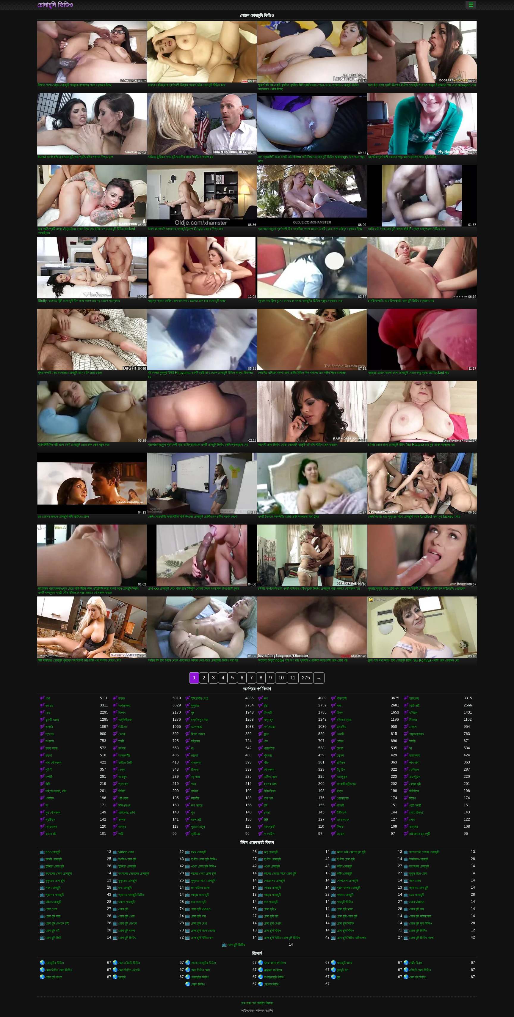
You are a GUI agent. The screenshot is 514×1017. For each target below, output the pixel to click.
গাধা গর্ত (268, 798)
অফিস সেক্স (270, 777)
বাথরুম (340, 834)
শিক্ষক (340, 827)
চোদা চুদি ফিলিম (345, 923)
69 (266, 820)
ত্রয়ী (121, 741)
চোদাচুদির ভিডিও (55, 963)
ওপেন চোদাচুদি (272, 866)
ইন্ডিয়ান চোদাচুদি (127, 866)
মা (410, 748)
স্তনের (50, 734)
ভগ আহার (197, 805)
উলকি (412, 741)
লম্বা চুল (268, 720)
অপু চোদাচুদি (271, 852)
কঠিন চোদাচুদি (344, 866)
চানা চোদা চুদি (198, 902)
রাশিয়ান (341, 763)
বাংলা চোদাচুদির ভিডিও (203, 963)
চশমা (266, 812)
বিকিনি (121, 791)
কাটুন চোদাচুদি (344, 873)
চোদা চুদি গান (198, 916)
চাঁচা (266, 705)
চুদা (338, 977)
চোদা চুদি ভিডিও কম (202, 938)
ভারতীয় (195, 798)
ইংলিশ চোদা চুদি (127, 859)
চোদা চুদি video (201, 909)
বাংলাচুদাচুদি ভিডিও (274, 977)
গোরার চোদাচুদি (272, 888)
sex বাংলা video (275, 963)
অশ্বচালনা (124, 705)
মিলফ (340, 713)
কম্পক (122, 820)
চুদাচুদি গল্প (342, 970)
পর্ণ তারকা (269, 727)
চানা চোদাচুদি (271, 902)
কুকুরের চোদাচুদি (127, 881)
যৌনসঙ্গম (269, 770)
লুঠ (192, 713)
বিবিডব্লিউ (269, 791)
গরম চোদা (415, 881)
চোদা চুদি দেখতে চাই (57, 923)
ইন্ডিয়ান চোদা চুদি (55, 866)
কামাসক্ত (414, 755)
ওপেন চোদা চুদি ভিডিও (203, 866)
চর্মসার (122, 748)
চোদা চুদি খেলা (126, 916)
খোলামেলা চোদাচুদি (347, 881)
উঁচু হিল (341, 770)
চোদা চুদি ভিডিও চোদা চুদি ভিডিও (282, 938)
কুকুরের (195, 705)
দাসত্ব (122, 827)
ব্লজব (121, 698)
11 (292, 677)
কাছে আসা (51, 748)
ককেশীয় (341, 727)
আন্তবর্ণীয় (124, 755)
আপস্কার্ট (269, 827)
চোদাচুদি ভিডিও (55, 5)
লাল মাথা (414, 763)
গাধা (48, 698)
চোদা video (416, 902)
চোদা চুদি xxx (345, 909)
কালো (49, 755)
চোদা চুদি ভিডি (53, 938)
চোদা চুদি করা (53, 916)
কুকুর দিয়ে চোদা (418, 873)
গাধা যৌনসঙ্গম (53, 763)
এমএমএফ (343, 820)
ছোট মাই (414, 705)
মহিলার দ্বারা (344, 720)
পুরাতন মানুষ (198, 827)
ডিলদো (194, 770)
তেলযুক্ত (342, 777)
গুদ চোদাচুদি (124, 888)
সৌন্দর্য (340, 755)
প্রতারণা (123, 784)
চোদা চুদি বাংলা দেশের (203, 930)
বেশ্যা (121, 770)
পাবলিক (50, 798)
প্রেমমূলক (343, 798)
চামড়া (340, 748)
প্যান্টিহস (50, 820)
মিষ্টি (48, 784)
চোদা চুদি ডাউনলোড (420, 916)
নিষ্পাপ (122, 713)
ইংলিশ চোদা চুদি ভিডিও (204, 859)
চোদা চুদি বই (52, 930)
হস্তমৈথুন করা (199, 720)
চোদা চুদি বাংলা (126, 930)
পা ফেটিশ (269, 834)
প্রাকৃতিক (269, 748)
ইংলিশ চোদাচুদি (272, 859)
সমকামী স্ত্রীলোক (346, 784)
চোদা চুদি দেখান (272, 923)
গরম (193, 784)
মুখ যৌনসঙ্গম (53, 812)
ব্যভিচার (195, 834)
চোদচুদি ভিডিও (345, 902)
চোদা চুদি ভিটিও (418, 930)
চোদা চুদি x (270, 909)
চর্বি (265, 805)
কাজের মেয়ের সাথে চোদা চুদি (280, 873)
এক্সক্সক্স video (273, 970)
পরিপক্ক (123, 798)
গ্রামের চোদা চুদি (418, 888)
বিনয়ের (413, 720)
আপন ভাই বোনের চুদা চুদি (351, 852)
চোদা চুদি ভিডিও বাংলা (421, 938)
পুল (193, 812)
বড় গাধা (195, 777)
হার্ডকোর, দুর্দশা (126, 812)
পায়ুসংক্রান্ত (416, 734)
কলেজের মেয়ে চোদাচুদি (59, 873)
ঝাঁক (266, 763)
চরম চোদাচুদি (416, 895)
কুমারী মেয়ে (52, 720)
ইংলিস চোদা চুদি (346, 859)
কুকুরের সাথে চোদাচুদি (203, 881)
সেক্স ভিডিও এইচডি (129, 970)
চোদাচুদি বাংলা (344, 963)
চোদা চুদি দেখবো (127, 923)
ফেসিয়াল (414, 770)
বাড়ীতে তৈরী (125, 763)
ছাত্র (340, 791)
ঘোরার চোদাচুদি (345, 895)
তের (48, 713)
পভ (266, 741)
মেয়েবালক (51, 827)
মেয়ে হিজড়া (416, 812)
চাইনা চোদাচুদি (53, 902)
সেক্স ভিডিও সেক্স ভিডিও (59, 970)
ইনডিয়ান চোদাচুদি (418, 859)
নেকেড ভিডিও (271, 984)
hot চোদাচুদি (53, 852)
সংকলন (50, 741)
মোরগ (340, 741)
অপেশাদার (196, 727)
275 (306, 677)
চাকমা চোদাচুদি (126, 902)
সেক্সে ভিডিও (198, 984)
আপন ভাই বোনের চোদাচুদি (424, 852)
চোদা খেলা (51, 909)
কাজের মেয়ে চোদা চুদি (203, 873)
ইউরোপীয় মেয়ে (199, 698)
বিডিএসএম (124, 805)
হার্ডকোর (414, 698)
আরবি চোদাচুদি (54, 859)
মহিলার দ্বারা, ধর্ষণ (56, 791)
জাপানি (49, 727)
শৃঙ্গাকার (268, 755)
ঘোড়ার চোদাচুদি (272, 895)
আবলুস (122, 777)
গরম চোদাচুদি (53, 888)
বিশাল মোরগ (198, 734)
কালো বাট (51, 834)
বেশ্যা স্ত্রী (415, 784)
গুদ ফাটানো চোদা (200, 888)
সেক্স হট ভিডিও (417, 977)
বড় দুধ (49, 705)
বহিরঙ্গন (195, 741)
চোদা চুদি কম (416, 909)
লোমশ (412, 727)
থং (192, 748)
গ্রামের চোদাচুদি (55, 895)
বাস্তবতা (196, 763)
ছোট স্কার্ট (415, 805)
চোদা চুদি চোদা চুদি (347, 916)
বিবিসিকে (414, 791)
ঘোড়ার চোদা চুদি (200, 895)
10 (281, 677)
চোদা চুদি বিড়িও (272, 930)
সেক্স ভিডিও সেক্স (200, 970)
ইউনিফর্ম (341, 812)
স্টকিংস (122, 727)
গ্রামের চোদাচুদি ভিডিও (131, 895)
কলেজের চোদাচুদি (419, 866)
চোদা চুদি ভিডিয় (236, 945)
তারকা (194, 755)
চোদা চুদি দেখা (199, 923)
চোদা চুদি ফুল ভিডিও (420, 923)
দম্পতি (49, 777)
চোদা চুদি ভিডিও (127, 938)
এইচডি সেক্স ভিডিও (420, 970)
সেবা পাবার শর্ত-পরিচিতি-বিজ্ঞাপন (257, 1003)
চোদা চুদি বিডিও (345, 930)
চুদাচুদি (122, 977)
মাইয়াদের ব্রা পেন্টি (419, 834)
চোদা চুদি (123, 909)
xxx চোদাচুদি (198, 852)
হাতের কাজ (270, 784)
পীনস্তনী (342, 698)
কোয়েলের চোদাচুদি (274, 881)
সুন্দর (266, 734)
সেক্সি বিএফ (415, 963)
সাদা (339, 705)
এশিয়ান (413, 713)
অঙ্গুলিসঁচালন (125, 720)
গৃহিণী (49, 770)
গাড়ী (120, 834)
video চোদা (126, 852)
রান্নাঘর (413, 827)
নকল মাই (196, 820)
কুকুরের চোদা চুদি (55, 881)
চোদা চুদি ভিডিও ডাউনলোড (351, 938)
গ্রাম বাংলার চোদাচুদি (348, 888)
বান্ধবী (340, 805)
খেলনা (121, 734)
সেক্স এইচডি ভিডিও (129, 963)
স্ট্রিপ (412, 798)
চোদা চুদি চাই (271, 916)
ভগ (266, 698)
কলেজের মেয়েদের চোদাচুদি (133, 873)
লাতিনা (194, 791)
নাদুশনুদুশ (414, 777)
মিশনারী (268, 713)
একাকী (340, 734)
